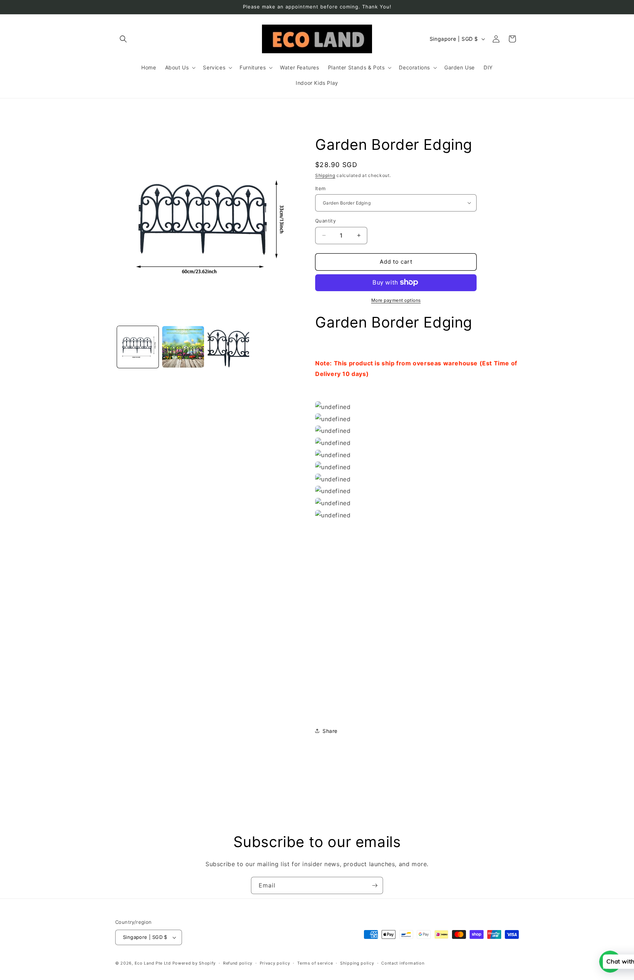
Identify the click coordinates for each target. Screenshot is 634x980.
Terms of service (315, 962)
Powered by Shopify (194, 963)
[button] (123, 39)
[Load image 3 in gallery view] (228, 347)
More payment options (396, 300)
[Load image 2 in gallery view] (183, 347)
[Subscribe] (375, 885)
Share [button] (330, 730)
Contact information (402, 962)
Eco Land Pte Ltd (153, 963)
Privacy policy (275, 962)
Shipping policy (357, 962)
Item (320, 188)
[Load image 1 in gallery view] (137, 347)
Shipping (325, 175)
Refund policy (237, 962)
